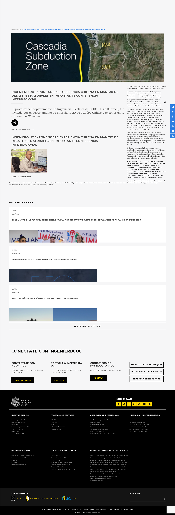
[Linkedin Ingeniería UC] (134, 404)
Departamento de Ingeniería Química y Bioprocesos (108, 469)
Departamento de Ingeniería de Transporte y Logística (108, 462)
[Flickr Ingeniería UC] (144, 404)
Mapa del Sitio (95, 513)
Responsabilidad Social (58, 467)
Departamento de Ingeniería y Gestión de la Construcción (109, 455)
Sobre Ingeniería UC (18, 420)
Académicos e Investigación (104, 415)
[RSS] (149, 404)
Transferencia (55, 455)
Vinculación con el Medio (64, 451)
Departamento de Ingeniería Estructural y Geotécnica (108, 458)
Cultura (14, 462)
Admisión (54, 420)
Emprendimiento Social (138, 427)
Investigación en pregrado (99, 424)
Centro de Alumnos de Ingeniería (22, 455)
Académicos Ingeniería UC (99, 420)
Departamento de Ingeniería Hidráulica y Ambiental (108, 460)
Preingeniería (55, 460)
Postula (59, 380)
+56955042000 (128, 509)
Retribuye (14, 424)
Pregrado (54, 422)
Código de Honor (17, 429)
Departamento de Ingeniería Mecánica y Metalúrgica (108, 467)
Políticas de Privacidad (82, 513)
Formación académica (137, 422)
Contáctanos (23, 380)
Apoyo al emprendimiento (139, 429)
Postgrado (54, 424)
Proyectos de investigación (99, 427)
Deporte (14, 460)
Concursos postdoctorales (99, 429)
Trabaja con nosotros (146, 379)
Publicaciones (95, 422)
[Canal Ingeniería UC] (139, 404)
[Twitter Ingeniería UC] (124, 404)
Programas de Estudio (62, 415)
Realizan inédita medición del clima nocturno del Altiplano (45, 298)
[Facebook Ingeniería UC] (129, 404)
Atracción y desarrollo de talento (62, 462)
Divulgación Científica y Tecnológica (102, 433)
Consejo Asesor (16, 431)
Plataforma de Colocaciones (60, 465)
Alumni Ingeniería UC (58, 458)
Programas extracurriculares (139, 424)
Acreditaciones (56, 429)
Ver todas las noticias (87, 326)
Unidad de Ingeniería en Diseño (100, 478)
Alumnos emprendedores (138, 431)
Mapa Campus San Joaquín (146, 365)
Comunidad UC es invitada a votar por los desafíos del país (44, 259)
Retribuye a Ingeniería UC (146, 372)
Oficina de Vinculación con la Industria (64, 469)
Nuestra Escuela (20, 415)
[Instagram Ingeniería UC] (118, 404)
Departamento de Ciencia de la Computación (105, 474)
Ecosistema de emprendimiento (140, 420)
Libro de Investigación (97, 431)
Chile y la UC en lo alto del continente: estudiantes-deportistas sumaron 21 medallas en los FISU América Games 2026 (76, 220)
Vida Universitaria (20, 451)
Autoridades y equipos (18, 433)
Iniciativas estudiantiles (19, 458)
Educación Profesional (58, 427)
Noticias (18, 29)
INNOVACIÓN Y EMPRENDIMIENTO (145, 415)
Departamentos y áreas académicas (109, 451)
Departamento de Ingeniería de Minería (103, 476)
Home (13, 29)
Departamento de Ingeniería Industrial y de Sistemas (108, 465)
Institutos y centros (96, 480)
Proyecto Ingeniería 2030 (20, 427)
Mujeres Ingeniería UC (18, 465)
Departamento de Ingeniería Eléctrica (103, 471)
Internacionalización (18, 422)
